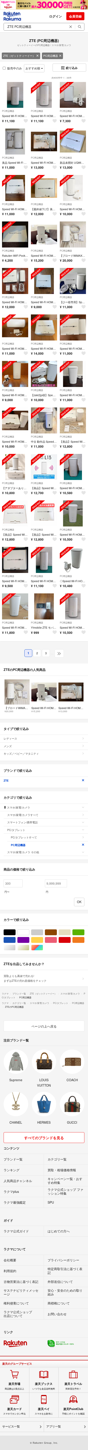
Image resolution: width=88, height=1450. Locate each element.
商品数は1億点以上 (14, 1386)
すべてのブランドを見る (44, 1137)
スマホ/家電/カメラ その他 (23, 852)
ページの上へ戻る (44, 1026)
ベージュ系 (70, 932)
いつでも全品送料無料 (43, 1386)
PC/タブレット (16, 830)
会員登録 (75, 16)
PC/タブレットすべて (24, 837)
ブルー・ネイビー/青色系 (15, 940)
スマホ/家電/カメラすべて (22, 815)
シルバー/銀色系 (15, 948)
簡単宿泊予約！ (73, 1386)
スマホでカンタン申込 (14, 1411)
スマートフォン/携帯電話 (22, 822)
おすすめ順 (33, 68)
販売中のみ (14, 68)
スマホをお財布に (44, 1411)
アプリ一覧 (53, 1426)
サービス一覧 (11, 1426)
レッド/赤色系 (70, 940)
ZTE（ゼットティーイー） (19, 55)
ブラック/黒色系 (15, 932)
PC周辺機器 (50, 55)
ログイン (55, 16)
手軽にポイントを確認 (73, 1411)
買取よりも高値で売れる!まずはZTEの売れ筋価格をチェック (25, 978)
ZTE (6, 780)
